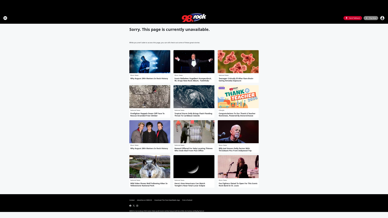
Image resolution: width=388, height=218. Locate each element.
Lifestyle (221, 110)
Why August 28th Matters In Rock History (149, 148)
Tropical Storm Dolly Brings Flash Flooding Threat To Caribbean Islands (193, 114)
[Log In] (382, 18)
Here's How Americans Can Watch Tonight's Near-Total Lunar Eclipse (189, 184)
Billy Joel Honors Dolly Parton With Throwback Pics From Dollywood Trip (235, 149)
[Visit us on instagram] (137, 205)
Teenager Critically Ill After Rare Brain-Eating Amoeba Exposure (236, 79)
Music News (134, 75)
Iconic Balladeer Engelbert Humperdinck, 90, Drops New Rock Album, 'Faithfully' (193, 79)
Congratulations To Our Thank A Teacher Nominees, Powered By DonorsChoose (237, 114)
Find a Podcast (187, 200)
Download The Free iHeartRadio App (167, 200)
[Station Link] (194, 18)
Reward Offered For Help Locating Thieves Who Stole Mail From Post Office (193, 149)
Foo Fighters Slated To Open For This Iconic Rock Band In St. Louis (238, 184)
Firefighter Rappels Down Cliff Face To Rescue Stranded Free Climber (147, 114)
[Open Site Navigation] (5, 18)
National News (224, 75)
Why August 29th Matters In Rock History (149, 78)
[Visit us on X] (134, 205)
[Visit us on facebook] (130, 205)
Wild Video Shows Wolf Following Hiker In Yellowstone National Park (149, 184)
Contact (132, 200)
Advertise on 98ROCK (144, 200)
